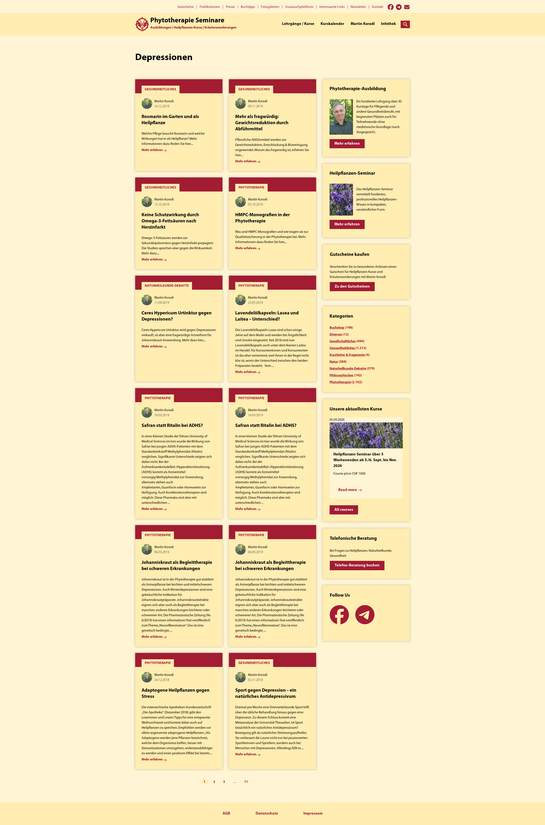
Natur (334, 362)
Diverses (336, 334)
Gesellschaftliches (343, 341)
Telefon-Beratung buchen (357, 565)
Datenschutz (267, 814)
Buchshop (337, 328)
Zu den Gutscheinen (352, 287)
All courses (343, 510)
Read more (347, 490)
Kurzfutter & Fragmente (347, 355)
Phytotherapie (340, 382)
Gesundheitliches (342, 348)
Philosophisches (341, 375)
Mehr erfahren (347, 144)
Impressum (313, 814)
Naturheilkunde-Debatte (348, 368)
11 (246, 782)
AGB (226, 814)
